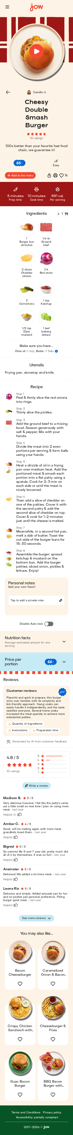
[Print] (55, 175)
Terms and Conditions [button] (26, 1112)
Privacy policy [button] (52, 1112)
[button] (7, 7)
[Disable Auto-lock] (48, 624)
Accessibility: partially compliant (37, 1117)
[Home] (36, 7)
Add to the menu (22, 175)
